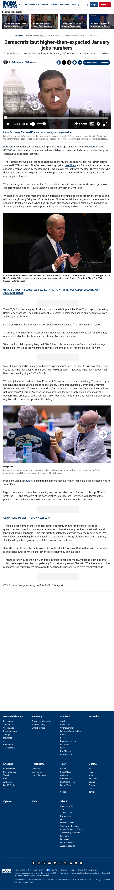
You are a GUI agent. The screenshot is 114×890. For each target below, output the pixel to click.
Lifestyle (8, 763)
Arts (5, 788)
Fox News (64, 836)
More (73, 5)
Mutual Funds (66, 754)
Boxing (92, 782)
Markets (53, 5)
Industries (64, 744)
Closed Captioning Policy (71, 829)
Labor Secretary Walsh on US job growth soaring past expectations (38, 132)
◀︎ (11, 434)
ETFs (62, 738)
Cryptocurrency (67, 728)
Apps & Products (67, 846)
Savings (6, 734)
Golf (90, 788)
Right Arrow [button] (109, 21)
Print (74, 62)
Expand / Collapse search (87, 5)
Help (72, 870)
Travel (6, 775)
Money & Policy (38, 724)
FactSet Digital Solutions (26, 875)
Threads (69, 62)
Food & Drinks (9, 785)
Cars (5, 779)
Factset (85, 873)
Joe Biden (70, 165)
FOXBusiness (30, 62)
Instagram (44, 863)
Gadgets (64, 775)
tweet (29, 480)
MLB (91, 775)
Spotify (76, 863)
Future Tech (65, 785)
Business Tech (66, 779)
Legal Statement (43, 875)
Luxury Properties (39, 775)
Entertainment (9, 769)
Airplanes (7, 782)
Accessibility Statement (70, 833)
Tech (63, 763)
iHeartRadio (81, 863)
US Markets (65, 724)
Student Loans (9, 724)
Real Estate (38, 763)
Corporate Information (70, 826)
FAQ (62, 819)
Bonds (63, 734)
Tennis (92, 792)
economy (91, 146)
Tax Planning (9, 748)
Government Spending (42, 721)
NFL (90, 769)
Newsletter (70, 863)
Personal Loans (10, 731)
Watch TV (105, 5)
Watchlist (64, 5)
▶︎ (102, 434)
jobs (59, 146)
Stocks (63, 721)
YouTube (49, 863)
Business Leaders (68, 741)
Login (93, 5)
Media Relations (67, 823)
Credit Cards (8, 728)
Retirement (8, 744)
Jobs (62, 809)
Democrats (9, 146)
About (63, 801)
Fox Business (10, 4)
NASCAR (93, 779)
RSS (65, 863)
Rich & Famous (9, 772)
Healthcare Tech (67, 782)
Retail (62, 748)
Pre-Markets (65, 751)
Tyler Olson (17, 62)
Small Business (38, 728)
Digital (63, 769)
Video (35, 801)
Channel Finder (66, 806)
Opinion (7, 801)
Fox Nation (65, 839)
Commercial (37, 772)
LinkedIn (60, 863)
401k (5, 741)
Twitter (64, 62)
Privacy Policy (66, 816)
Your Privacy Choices (59, 870)
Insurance (7, 738)
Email (80, 62)
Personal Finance (27, 5)
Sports (92, 763)
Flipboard (55, 863)
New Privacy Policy (35, 870)
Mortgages (8, 721)
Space (63, 792)
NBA (91, 772)
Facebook (58, 62)
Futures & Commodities (70, 731)
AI (61, 788)
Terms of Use (66, 813)
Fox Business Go (67, 842)
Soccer (92, 785)
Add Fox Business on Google (98, 62)
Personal (36, 769)
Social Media (65, 772)
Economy (42, 5)
